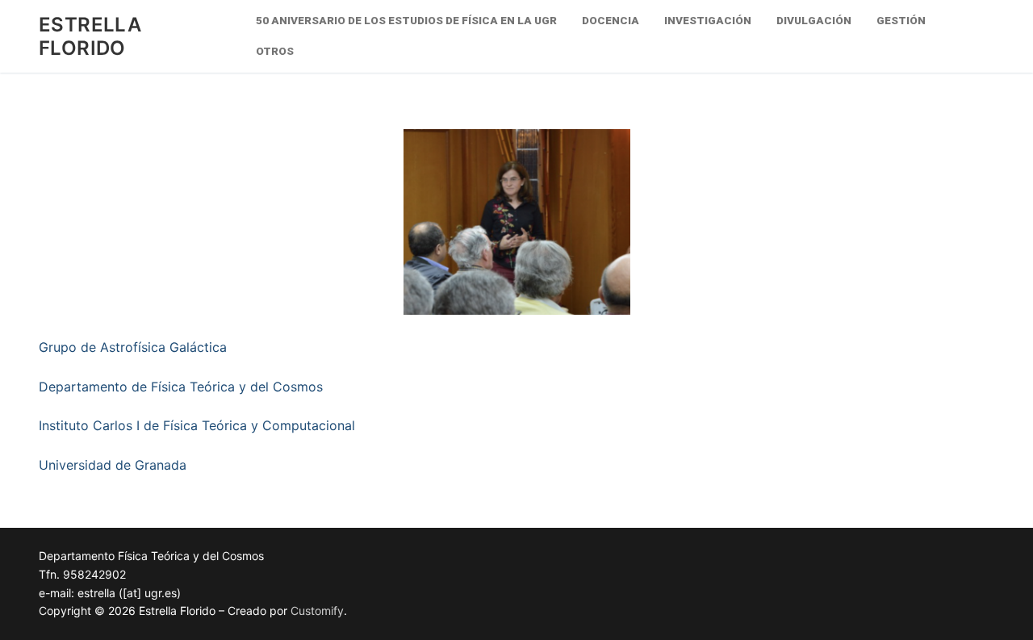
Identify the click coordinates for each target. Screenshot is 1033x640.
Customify (317, 610)
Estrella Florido (90, 36)
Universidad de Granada (112, 465)
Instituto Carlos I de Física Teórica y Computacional (197, 425)
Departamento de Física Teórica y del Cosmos (181, 387)
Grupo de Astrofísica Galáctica (133, 347)
